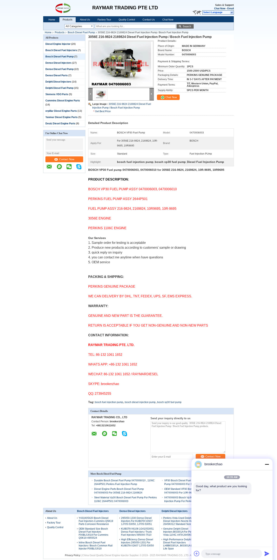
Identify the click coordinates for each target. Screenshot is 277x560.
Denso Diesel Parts (56, 75)
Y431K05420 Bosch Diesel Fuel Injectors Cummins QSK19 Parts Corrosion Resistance (96, 521)
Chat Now (219, 8)
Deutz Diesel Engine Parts (60, 123)
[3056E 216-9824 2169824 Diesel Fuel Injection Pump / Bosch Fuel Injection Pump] (121, 64)
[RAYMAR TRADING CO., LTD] (67, 8)
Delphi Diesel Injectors (58, 81)
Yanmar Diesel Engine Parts (61, 117)
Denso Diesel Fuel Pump (59, 69)
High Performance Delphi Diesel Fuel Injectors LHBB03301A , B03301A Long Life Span (179, 544)
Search (187, 26)
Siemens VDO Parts (56, 94)
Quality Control (127, 19)
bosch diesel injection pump (140, 402)
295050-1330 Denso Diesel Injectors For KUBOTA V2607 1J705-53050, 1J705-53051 (137, 521)
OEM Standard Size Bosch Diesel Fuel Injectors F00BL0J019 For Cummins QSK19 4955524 (93, 533)
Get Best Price (103, 111)
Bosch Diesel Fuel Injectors (61, 50)
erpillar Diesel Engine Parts (61, 111)
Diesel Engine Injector (58, 44)
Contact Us (149, 19)
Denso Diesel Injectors (58, 62)
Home (51, 19)
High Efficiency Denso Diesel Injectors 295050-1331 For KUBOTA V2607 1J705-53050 (137, 542)
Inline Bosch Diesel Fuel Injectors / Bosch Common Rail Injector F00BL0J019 (96, 545)
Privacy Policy (72, 555)
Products (67, 19)
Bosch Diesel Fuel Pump (81, 32)
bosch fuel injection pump (109, 402)
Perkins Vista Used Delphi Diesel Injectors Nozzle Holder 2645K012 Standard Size (180, 521)
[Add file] (197, 553)
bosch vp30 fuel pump (169, 402)
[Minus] (266, 464)
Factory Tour (104, 19)
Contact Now (66, 159)
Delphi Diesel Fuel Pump (59, 88)
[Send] (267, 553)
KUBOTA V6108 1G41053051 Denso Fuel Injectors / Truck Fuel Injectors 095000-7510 (137, 531)
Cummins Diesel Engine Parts (62, 100)
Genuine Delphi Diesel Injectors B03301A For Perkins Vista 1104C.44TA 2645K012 (179, 531)
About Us (85, 19)
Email (230, 8)
